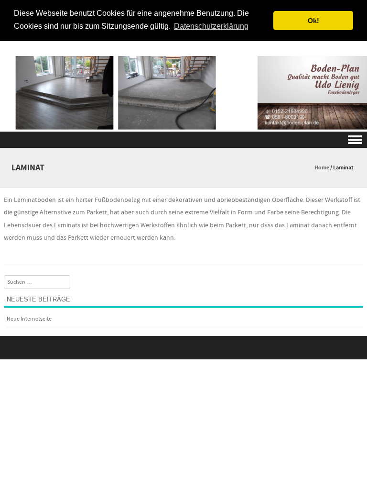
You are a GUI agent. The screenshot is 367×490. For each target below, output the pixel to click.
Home (321, 168)
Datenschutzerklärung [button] (211, 26)
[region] (183, 85)
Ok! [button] (313, 20)
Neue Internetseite (29, 319)
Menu (183, 140)
